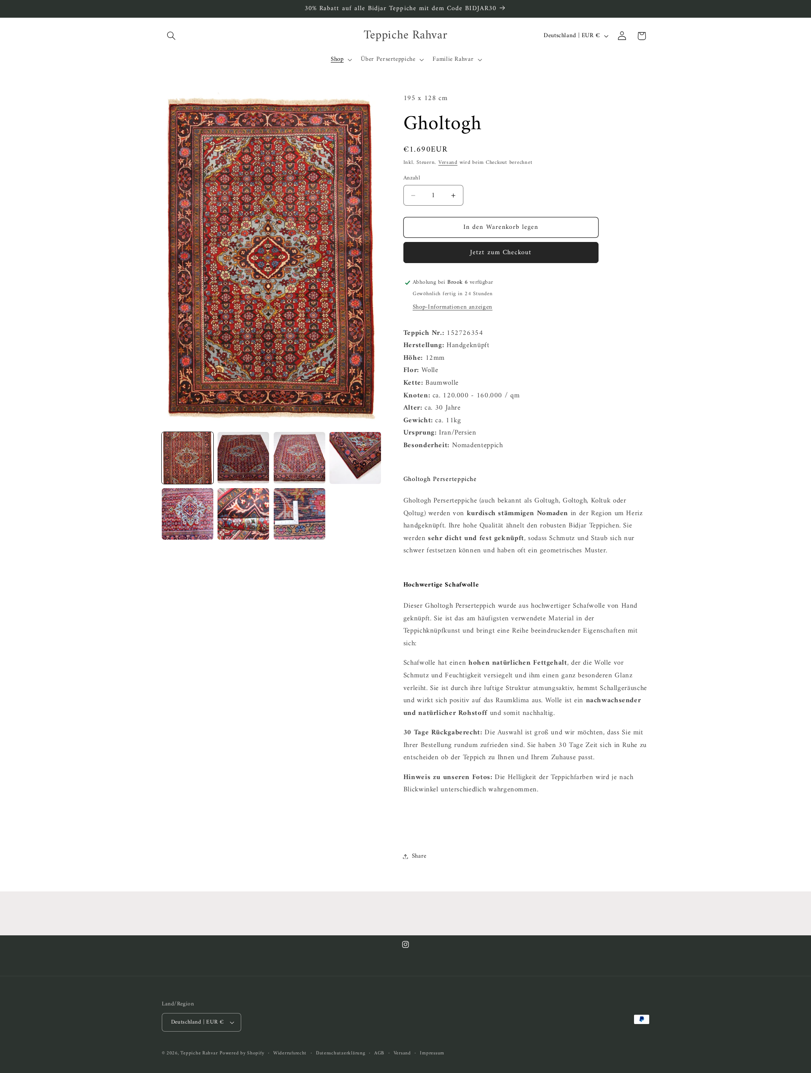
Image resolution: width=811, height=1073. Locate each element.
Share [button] (419, 855)
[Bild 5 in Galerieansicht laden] (187, 514)
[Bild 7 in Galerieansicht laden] (299, 514)
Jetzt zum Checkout (500, 252)
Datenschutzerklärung (340, 1053)
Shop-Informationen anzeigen (453, 307)
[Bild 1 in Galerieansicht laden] (187, 458)
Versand (447, 162)
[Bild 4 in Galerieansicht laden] (355, 458)
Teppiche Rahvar (199, 1053)
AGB (379, 1053)
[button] (171, 36)
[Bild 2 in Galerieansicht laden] (243, 458)
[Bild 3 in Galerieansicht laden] (299, 458)
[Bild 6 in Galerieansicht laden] (243, 514)
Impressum (432, 1053)
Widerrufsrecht (290, 1053)
